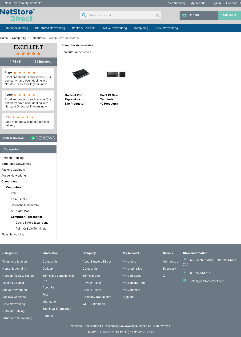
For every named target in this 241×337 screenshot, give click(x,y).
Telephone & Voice (14, 261)
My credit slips (132, 268)
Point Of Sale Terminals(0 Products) (109, 99)
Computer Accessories (27, 216)
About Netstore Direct (97, 261)
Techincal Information (57, 308)
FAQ (45, 294)
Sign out (128, 297)
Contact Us (233, 3)
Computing (141, 28)
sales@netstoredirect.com (207, 281)
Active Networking (114, 28)
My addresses (132, 275)
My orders (129, 261)
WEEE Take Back (94, 304)
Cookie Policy (92, 290)
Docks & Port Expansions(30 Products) (74, 99)
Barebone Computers (25, 205)
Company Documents (97, 297)
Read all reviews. (13, 138)
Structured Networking (50, 28)
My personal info (134, 282)
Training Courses (13, 282)
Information (50, 301)
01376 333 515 (200, 273)
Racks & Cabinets (83, 28)
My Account (198, 3)
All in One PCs (20, 211)
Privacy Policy (92, 282)
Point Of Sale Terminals (31, 228)
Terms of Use (91, 275)
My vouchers (131, 290)
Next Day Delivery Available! (23, 3)
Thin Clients (19, 199)
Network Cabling (17, 28)
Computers (14, 187)
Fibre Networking (166, 28)
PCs (13, 193)
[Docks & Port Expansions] (80, 74)
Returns (48, 315)
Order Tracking (175, 3)
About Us (49, 287)
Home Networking (14, 268)
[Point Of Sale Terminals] (116, 74)
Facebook (169, 268)
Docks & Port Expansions (32, 222)
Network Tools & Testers (18, 275)
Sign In (216, 3)
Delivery (48, 268)
